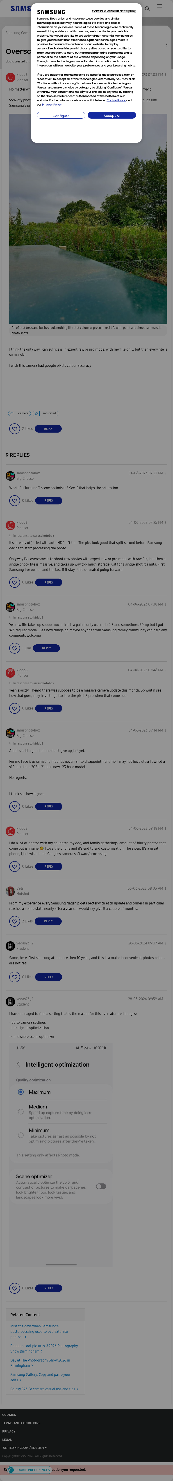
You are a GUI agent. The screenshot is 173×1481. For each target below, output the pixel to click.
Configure (61, 116)
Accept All (112, 116)
